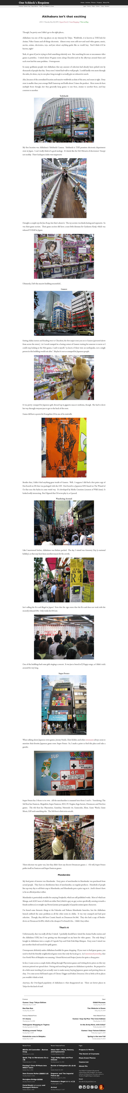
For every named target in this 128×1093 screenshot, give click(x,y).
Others (98, 6)
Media (93, 6)
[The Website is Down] (85, 1009)
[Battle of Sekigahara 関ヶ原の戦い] (64, 1067)
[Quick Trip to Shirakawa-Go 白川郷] (36, 1060)
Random (107, 6)
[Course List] (91, 1062)
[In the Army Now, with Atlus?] (85, 1025)
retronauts (90, 739)
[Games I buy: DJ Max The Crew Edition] (85, 1020)
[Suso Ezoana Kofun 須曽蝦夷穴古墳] (36, 1074)
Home (82, 2)
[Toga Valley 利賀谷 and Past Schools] (64, 1060)
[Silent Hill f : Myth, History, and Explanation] (64, 1052)
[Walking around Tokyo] (43, 1031)
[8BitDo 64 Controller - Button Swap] (36, 1052)
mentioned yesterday (93, 953)
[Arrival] (64, 1088)
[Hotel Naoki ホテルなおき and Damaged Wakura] (36, 1087)
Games (89, 6)
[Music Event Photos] (91, 1058)
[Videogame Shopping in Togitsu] (43, 1025)
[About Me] (91, 1066)
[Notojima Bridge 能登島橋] (36, 1080)
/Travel (65, 22)
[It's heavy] (43, 1020)
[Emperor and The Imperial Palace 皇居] (64, 1075)
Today (102, 6)
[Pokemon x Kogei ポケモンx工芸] (64, 1082)
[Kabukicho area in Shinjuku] (43, 1037)
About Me (106, 2)
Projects (99, 2)
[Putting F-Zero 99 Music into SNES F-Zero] (36, 1067)
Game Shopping (74, 22)
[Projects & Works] (91, 1050)
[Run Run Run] (43, 1009)
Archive (87, 2)
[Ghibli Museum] (85, 1003)
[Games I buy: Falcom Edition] (85, 1031)
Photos (93, 2)
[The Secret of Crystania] (91, 1054)
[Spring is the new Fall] (85, 1037)
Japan (84, 6)
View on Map (84, 22)
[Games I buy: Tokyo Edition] (43, 1003)
